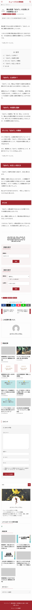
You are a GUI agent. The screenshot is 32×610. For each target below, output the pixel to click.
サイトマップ (7, 603)
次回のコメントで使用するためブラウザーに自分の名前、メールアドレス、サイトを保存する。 (17, 469)
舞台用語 (13, 14)
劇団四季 (9, 14)
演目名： (5, 276)
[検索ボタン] (30, 2)
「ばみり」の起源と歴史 (12, 58)
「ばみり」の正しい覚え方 (12, 63)
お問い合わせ (16, 605)
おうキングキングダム (16, 334)
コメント (5, 432)
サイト (4, 463)
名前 (4, 451)
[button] (3, 305)
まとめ (7, 66)
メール (5, 457)
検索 (16, 261)
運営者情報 (13, 603)
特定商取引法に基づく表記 (22, 603)
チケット (4, 14)
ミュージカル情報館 (16, 2)
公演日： (5, 283)
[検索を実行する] (29, 484)
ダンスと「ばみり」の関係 (12, 61)
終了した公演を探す (14, 279)
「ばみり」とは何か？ (11, 55)
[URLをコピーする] (28, 305)
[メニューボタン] (2, 2)
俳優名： (5, 253)
